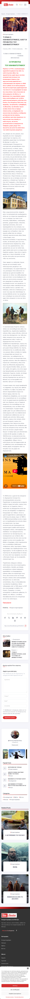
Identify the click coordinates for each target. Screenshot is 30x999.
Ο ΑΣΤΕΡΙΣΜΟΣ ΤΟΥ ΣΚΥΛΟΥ (15, 835)
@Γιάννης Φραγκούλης (15, 740)
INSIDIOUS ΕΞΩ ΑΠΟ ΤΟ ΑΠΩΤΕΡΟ (15, 898)
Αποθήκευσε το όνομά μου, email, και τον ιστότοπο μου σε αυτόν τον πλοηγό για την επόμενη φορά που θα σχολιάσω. (14, 711)
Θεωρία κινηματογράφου (16, 607)
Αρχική (3, 13)
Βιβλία (16, 797)
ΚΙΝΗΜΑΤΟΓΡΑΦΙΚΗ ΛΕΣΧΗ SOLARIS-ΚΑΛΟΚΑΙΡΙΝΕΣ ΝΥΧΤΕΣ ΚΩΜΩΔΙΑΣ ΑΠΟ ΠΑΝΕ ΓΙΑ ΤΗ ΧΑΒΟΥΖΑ (19, 644)
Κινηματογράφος (10, 13)
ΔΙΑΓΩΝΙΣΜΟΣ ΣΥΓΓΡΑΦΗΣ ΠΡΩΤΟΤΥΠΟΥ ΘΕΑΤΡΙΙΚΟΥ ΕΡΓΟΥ (17, 784)
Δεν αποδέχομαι (15, 989)
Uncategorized (8, 797)
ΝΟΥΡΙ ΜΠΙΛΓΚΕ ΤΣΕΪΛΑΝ (14, 767)
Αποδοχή (15, 985)
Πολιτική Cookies (10, 997)
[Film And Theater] (9, 4)
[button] (28, 968)
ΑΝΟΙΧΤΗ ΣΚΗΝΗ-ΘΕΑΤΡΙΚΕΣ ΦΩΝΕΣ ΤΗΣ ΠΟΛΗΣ (16, 773)
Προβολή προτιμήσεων (15, 993)
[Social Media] (16, 930)
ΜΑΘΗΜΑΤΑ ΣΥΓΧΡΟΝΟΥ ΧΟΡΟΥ (17, 779)
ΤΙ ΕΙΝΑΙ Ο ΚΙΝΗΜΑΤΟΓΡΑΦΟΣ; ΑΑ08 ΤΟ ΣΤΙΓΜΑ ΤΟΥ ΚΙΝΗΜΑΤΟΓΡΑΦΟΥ (19, 655)
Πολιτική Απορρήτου (19, 997)
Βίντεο (22, 797)
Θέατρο (6, 799)
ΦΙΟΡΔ (15, 867)
